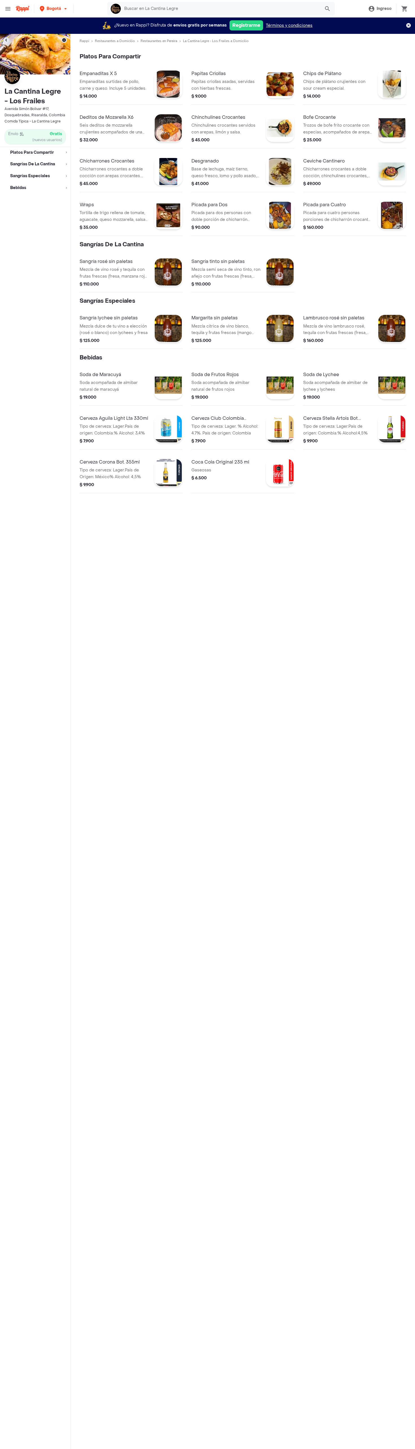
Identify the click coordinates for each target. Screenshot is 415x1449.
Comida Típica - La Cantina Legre (33, 121)
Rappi (84, 41)
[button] (54, 8)
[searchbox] (220, 9)
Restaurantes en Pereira (159, 41)
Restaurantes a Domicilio (115, 41)
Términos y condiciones (289, 25)
